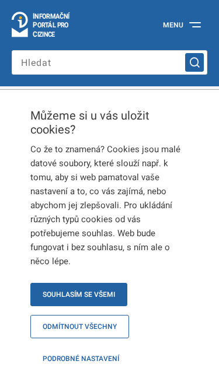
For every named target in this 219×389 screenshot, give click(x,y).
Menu (173, 25)
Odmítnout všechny (80, 327)
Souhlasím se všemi (79, 294)
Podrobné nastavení (81, 359)
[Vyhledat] (194, 62)
